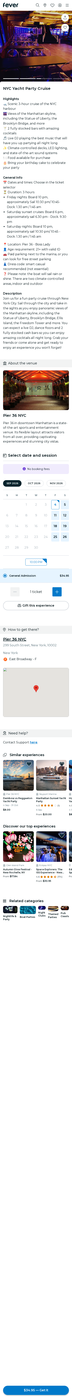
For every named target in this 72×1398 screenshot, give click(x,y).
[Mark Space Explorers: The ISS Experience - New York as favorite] (61, 835)
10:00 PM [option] (36, 562)
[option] (36, 576)
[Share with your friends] (65, 17)
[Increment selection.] (57, 591)
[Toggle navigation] (67, 5)
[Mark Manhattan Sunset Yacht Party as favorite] (61, 763)
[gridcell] (55, 504)
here (33, 742)
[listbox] (36, 562)
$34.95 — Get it (36, 1390)
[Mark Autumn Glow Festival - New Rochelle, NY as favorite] (28, 835)
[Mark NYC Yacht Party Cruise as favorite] (65, 27)
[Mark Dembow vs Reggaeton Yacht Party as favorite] (28, 763)
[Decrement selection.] (15, 591)
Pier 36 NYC (14, 639)
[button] (36, 576)
